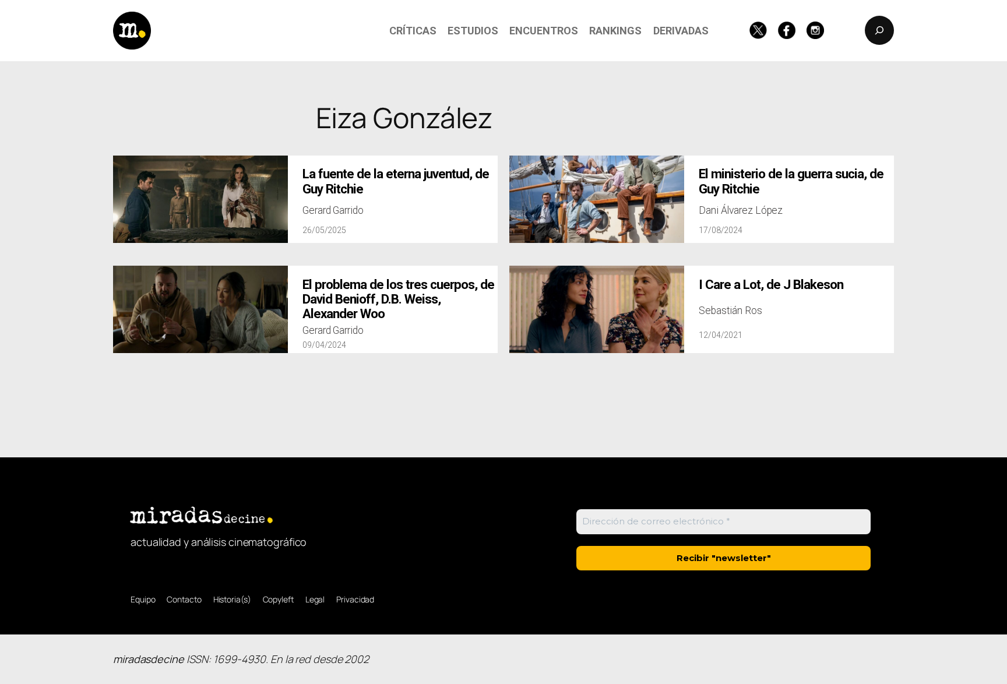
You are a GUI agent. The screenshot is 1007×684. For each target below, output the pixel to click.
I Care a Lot (771, 284)
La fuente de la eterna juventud (395, 181)
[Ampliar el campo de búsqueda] (879, 30)
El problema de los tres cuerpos (398, 299)
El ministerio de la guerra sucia (791, 181)
